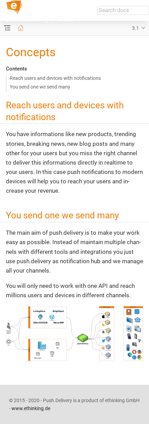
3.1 (135, 28)
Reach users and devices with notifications (55, 78)
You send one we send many (40, 87)
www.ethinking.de (30, 408)
